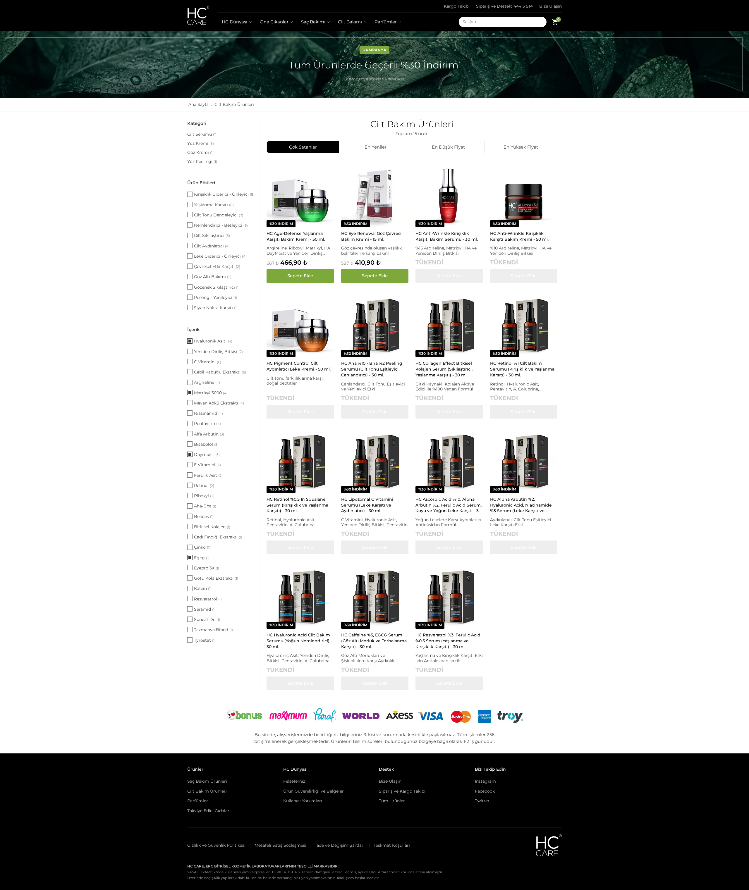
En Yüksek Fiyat (521, 147)
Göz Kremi (200, 152)
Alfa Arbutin (209, 434)
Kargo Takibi (457, 6)
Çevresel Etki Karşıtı (217, 266)
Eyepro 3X (206, 568)
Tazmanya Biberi (213, 629)
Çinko (202, 547)
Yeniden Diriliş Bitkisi (218, 351)
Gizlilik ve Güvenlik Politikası (216, 845)
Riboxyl (204, 495)
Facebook (485, 791)
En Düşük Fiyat (448, 147)
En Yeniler (375, 147)
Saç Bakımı (313, 22)
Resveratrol (208, 599)
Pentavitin (207, 423)
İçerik (193, 329)
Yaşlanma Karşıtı (214, 204)
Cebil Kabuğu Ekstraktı (220, 372)
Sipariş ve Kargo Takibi (402, 791)
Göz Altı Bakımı (212, 276)
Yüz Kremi (200, 143)
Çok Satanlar (303, 147)
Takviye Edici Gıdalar (208, 810)
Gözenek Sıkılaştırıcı (217, 287)
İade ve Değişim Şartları (340, 845)
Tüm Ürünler (392, 800)
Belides (204, 516)
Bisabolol (206, 444)
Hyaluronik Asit (213, 341)
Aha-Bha (205, 506)
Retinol (204, 485)
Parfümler (385, 22)
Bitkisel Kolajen (212, 526)
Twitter (482, 800)
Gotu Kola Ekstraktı (216, 578)
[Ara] (465, 22)
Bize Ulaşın (550, 6)
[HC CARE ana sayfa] (202, 15)
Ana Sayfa (198, 104)
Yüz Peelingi (202, 161)
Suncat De (207, 619)
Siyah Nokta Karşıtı (216, 307)
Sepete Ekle (300, 275)
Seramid (205, 609)
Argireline (207, 382)
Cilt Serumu (202, 134)
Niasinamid (208, 413)
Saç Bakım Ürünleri (207, 781)
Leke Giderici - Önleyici (220, 256)
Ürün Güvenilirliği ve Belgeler (313, 791)
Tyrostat (205, 640)
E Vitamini (207, 464)
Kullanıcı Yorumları (302, 800)
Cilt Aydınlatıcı (212, 246)
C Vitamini (207, 361)
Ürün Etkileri (201, 182)
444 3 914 (504, 6)
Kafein (203, 588)
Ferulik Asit (208, 475)
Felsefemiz (294, 781)
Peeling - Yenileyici (215, 297)
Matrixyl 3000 (211, 392)
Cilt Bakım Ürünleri (207, 791)
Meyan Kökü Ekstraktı (219, 403)
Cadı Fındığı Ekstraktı (218, 537)
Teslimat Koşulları (392, 845)
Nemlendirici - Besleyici (221, 225)
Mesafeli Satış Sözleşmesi (280, 845)
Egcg (201, 557)
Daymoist (207, 454)
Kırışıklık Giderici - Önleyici (224, 194)
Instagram (485, 781)
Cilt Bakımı (350, 22)
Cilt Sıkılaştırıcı (212, 235)
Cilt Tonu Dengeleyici (218, 215)
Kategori (196, 123)
